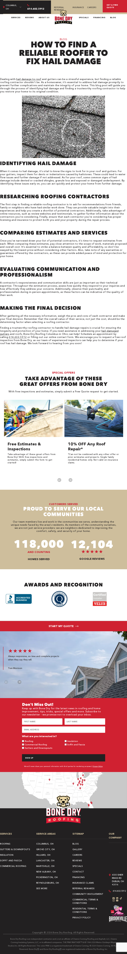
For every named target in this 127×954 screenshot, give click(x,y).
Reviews (29, 17)
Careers (91, 7)
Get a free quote (112, 6)
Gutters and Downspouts (38, 748)
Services (15, 17)
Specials (84, 17)
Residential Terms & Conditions (84, 910)
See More (41, 888)
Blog (113, 17)
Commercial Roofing (36, 744)
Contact (78, 871)
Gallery (77, 849)
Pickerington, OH (47, 877)
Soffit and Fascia (76, 744)
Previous (59, 480)
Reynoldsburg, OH (47, 882)
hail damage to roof (28, 79)
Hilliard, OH (43, 855)
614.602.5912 (18, 337)
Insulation (72, 741)
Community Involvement (87, 894)
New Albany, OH (46, 871)
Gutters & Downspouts (15, 849)
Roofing (29, 741)
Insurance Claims (83, 882)
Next (70, 480)
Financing (99, 17)
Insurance (78, 7)
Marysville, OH (45, 866)
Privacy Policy (98, 766)
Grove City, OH (45, 849)
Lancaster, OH (45, 860)
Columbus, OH (45, 843)
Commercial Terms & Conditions (85, 901)
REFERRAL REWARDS (59, 8)
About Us (44, 17)
